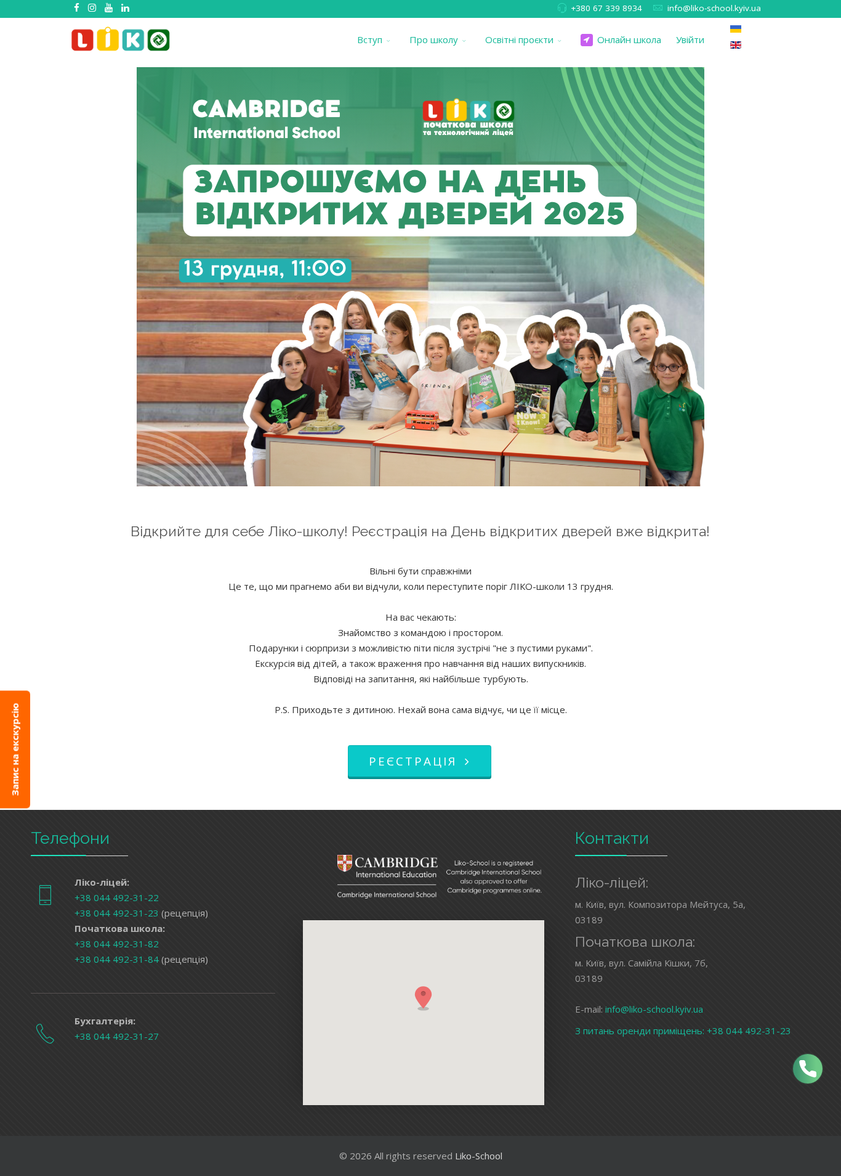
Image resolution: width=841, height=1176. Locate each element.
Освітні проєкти (519, 39)
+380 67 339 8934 (606, 8)
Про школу (433, 39)
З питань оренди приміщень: (641, 1030)
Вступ (369, 39)
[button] (423, 998)
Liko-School (478, 1155)
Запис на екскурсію (15, 749)
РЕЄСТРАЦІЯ (415, 761)
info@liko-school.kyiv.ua (714, 8)
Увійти (690, 39)
